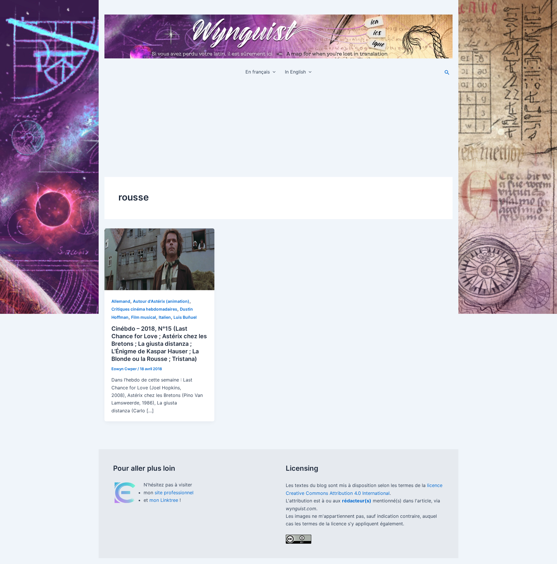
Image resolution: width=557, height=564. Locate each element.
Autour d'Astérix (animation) (161, 301)
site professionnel (174, 492)
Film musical (143, 317)
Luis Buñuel (185, 317)
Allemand (120, 301)
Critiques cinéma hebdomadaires (144, 309)
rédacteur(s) (356, 501)
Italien (165, 317)
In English (295, 72)
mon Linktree (164, 500)
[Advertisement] (278, 124)
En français (257, 72)
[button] (273, 71)
